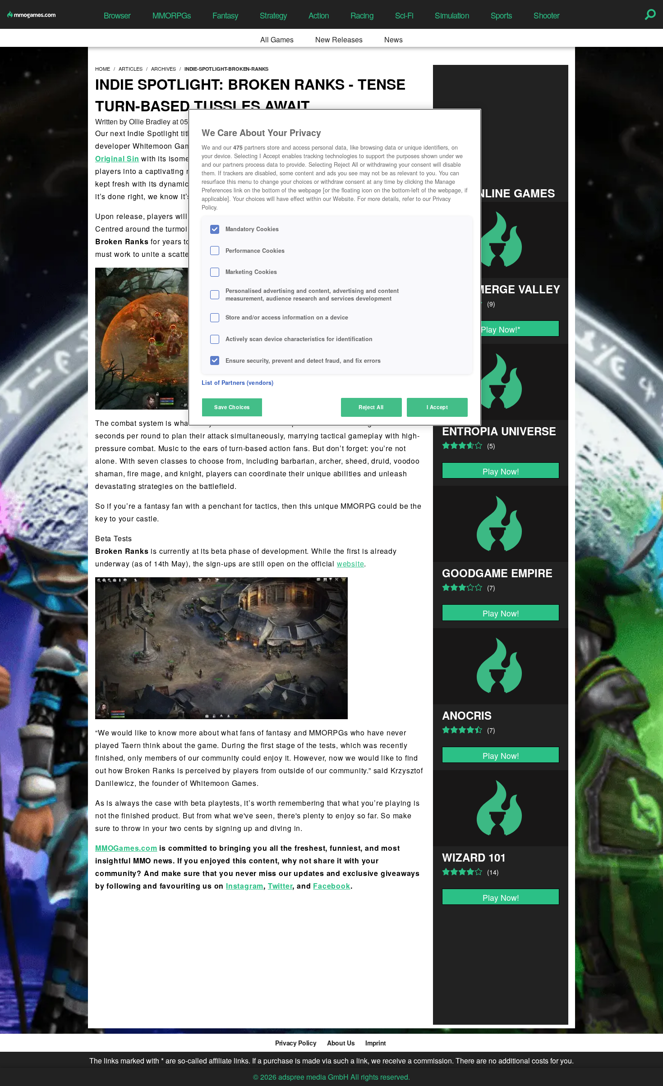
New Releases (339, 39)
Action (318, 15)
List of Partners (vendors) (237, 383)
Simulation (452, 15)
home (102, 68)
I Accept (437, 407)
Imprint (375, 1042)
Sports (501, 15)
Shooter (546, 15)
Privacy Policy (295, 1042)
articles (131, 68)
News (393, 39)
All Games (277, 39)
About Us (341, 1042)
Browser (117, 15)
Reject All (371, 407)
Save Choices (232, 407)
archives (163, 68)
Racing (361, 15)
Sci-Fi (404, 15)
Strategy (273, 15)
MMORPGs (171, 15)
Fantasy (225, 15)
